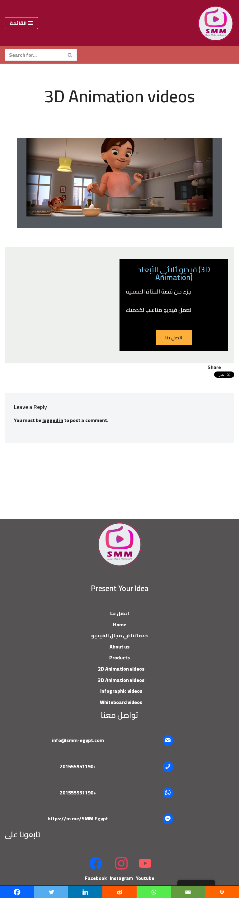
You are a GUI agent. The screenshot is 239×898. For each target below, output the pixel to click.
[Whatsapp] (168, 793)
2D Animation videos (121, 668)
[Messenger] (168, 819)
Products (119, 657)
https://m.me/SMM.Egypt (78, 818)
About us (119, 646)
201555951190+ (78, 766)
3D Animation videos (121, 680)
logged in (52, 420)
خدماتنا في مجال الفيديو (119, 635)
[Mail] (168, 740)
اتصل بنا (119, 613)
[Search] (70, 55)
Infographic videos (121, 691)
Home (119, 624)
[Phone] (168, 767)
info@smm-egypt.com (78, 740)
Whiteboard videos (121, 702)
